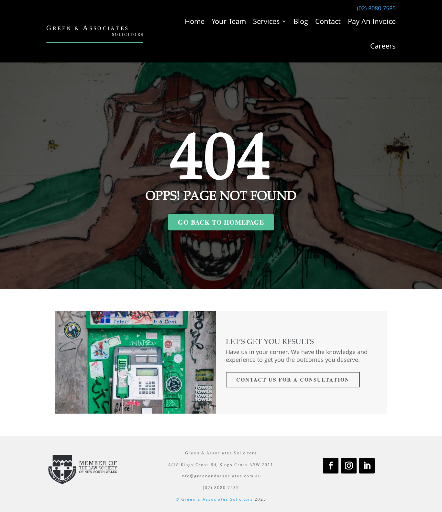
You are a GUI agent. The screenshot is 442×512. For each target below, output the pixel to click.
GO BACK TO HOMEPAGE (221, 222)
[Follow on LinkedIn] (367, 465)
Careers (383, 45)
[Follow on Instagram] (349, 465)
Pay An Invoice (372, 21)
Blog (300, 21)
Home (194, 21)
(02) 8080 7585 (376, 8)
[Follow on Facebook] (330, 465)
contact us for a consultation (292, 379)
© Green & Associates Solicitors (214, 499)
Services (266, 21)
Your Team (229, 21)
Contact (328, 21)
